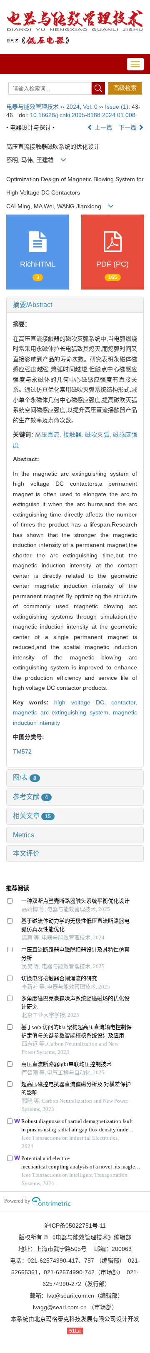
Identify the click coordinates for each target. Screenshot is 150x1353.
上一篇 (102, 127)
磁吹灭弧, (99, 434)
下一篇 (128, 127)
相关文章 (32, 815)
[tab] (75, 305)
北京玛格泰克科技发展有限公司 (75, 1319)
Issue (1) (116, 106)
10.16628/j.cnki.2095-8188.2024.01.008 (82, 115)
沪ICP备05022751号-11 (75, 1225)
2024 (73, 106)
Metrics (23, 835)
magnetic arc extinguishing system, (63, 712)
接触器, (74, 434)
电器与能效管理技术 (32, 106)
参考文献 (30, 796)
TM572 (22, 751)
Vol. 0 (90, 106)
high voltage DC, (82, 702)
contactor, (124, 702)
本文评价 (26, 853)
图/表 (24, 777)
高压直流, (49, 434)
